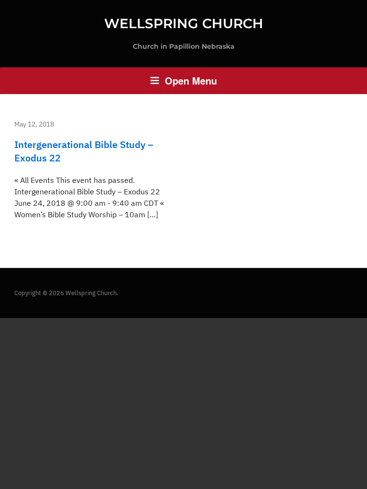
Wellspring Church (183, 23)
